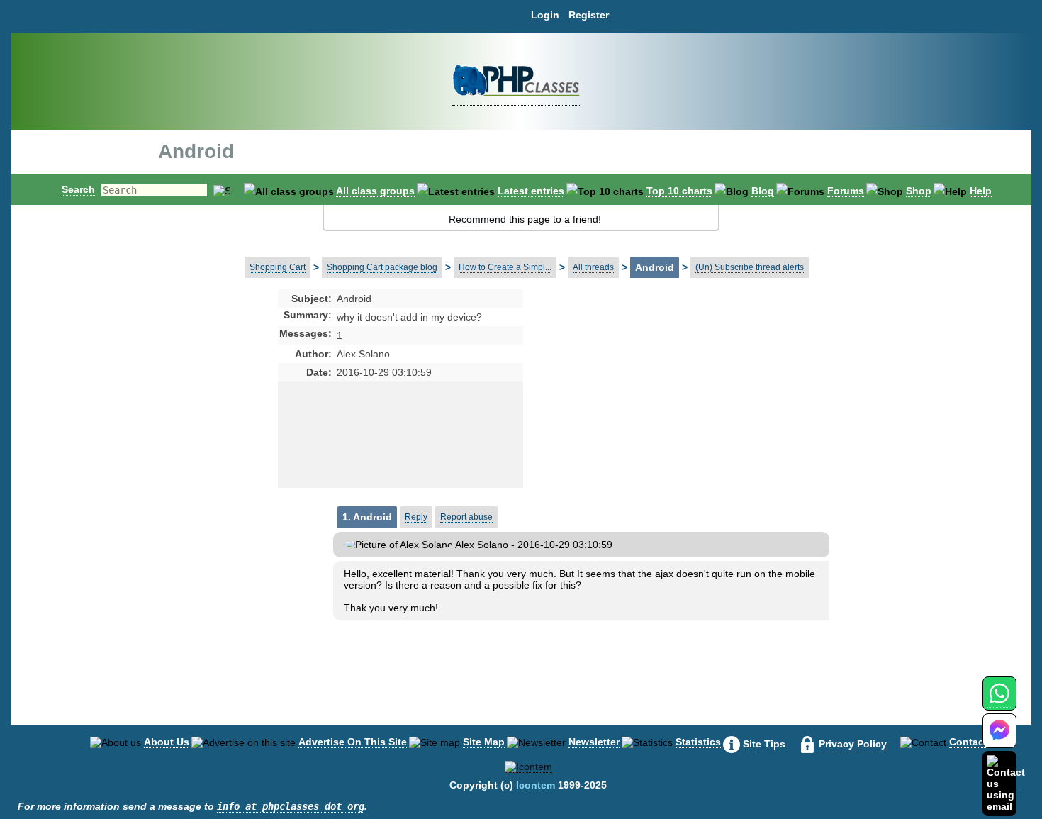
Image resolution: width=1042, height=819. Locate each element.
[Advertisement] (635, 404)
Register (588, 15)
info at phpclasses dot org (290, 806)
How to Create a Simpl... (505, 267)
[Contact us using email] (1006, 783)
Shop (918, 190)
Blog (762, 190)
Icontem (535, 785)
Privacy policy (853, 744)
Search (78, 189)
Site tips (764, 744)
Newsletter (594, 741)
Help (981, 190)
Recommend (477, 219)
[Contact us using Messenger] (999, 739)
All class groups (375, 190)
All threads (593, 267)
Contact (968, 741)
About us (166, 741)
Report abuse (466, 517)
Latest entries (531, 190)
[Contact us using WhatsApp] (999, 702)
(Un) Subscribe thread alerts (749, 267)
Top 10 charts (679, 190)
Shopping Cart (278, 267)
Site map (484, 741)
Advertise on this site (352, 741)
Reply (416, 517)
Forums (845, 190)
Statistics (698, 741)
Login (545, 15)
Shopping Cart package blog (382, 267)
